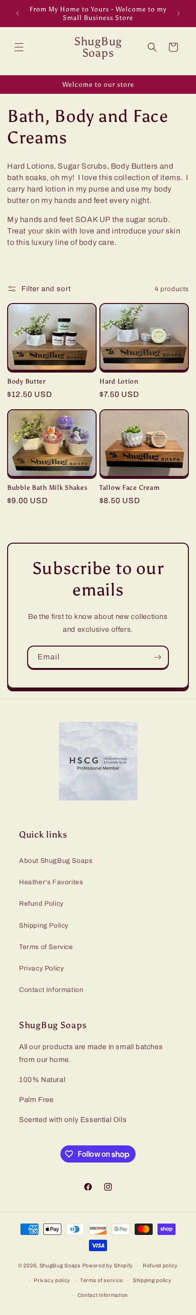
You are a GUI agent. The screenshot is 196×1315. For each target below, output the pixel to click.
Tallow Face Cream (129, 487)
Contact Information (51, 989)
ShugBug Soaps (60, 1265)
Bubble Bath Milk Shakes (47, 487)
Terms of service (101, 1280)
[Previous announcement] (17, 13)
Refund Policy (41, 903)
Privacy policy (52, 1280)
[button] (19, 47)
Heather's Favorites (51, 882)
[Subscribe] (157, 657)
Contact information (103, 1295)
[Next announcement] (178, 13)
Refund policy (160, 1265)
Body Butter (26, 381)
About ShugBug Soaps (55, 860)
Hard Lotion (118, 381)
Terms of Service (46, 947)
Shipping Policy (44, 925)
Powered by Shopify (108, 1265)
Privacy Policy (41, 968)
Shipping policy (152, 1280)
